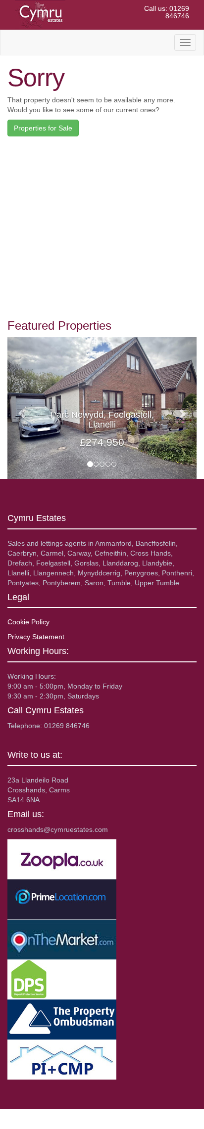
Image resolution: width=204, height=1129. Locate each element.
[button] (21, 408)
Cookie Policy (28, 622)
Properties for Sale (43, 128)
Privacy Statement (35, 637)
